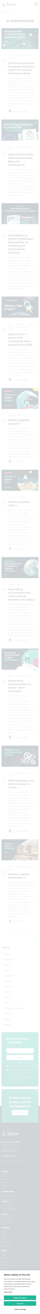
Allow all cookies (20, 1298)
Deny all (20, 1303)
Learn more (8, 1292)
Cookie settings (20, 1309)
